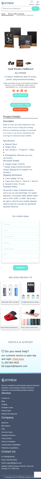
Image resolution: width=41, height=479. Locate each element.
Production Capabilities (9, 448)
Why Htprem (5, 426)
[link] (3, 14)
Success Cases (7, 432)
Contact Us (5, 398)
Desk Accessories (7, 15)
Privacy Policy (6, 438)
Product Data (6, 411)
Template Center (7, 407)
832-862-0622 (11, 362)
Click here (18, 359)
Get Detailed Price (20, 95)
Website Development (9, 414)
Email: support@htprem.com (11, 463)
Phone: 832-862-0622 (9, 460)
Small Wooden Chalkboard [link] (25, 15)
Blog (3, 401)
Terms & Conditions (8, 441)
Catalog (4, 404)
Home (3, 14)
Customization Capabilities (10, 445)
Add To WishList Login (20, 105)
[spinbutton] (20, 101)
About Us (4, 423)
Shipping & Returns (8, 435)
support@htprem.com (15, 366)
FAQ (3, 429)
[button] (38, 2)
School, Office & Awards (16, 14)
